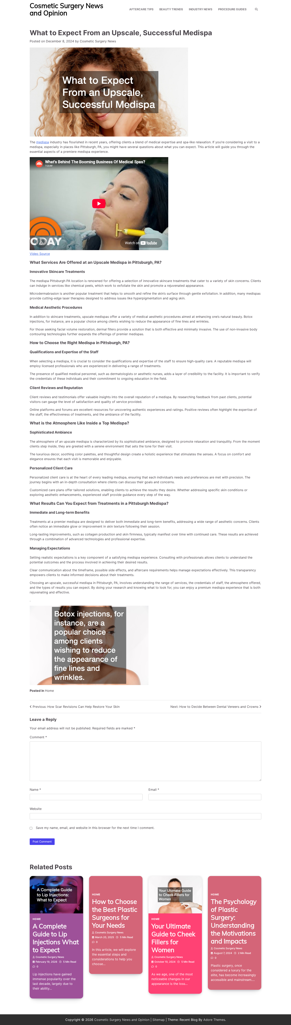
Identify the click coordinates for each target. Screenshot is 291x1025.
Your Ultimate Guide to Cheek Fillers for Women (173, 938)
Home (49, 691)
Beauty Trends (171, 9)
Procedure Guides (232, 9)
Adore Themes (214, 1020)
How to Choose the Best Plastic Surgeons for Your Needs (114, 913)
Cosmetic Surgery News (98, 41)
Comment (38, 737)
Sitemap (158, 1020)
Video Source (40, 254)
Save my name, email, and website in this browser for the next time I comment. (95, 828)
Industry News (200, 9)
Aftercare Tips (141, 9)
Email (153, 790)
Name (35, 790)
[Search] (256, 9)
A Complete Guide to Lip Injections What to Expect (56, 938)
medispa (42, 142)
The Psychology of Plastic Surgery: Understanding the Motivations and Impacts (234, 921)
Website (36, 809)
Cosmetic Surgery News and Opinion (66, 9)
